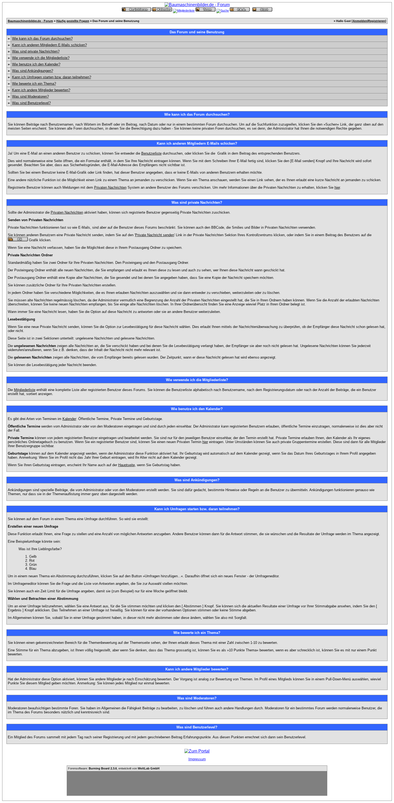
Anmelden (360, 21)
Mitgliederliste (24, 390)
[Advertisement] (197, 783)
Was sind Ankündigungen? (32, 71)
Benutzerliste (151, 153)
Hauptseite (126, 465)
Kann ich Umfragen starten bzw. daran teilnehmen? (51, 77)
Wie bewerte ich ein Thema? (34, 84)
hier (337, 187)
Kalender (69, 419)
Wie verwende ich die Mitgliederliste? (40, 58)
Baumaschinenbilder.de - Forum (30, 21)
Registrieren (376, 21)
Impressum (197, 759)
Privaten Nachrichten (110, 187)
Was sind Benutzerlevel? (31, 103)
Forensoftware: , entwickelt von (113, 768)
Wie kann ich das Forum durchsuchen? (42, 38)
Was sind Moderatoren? (30, 96)
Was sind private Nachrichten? (36, 51)
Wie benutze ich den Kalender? (36, 64)
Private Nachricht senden (154, 235)
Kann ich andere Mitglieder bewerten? (41, 90)
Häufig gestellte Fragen (72, 21)
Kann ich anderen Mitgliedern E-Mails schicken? (49, 45)
